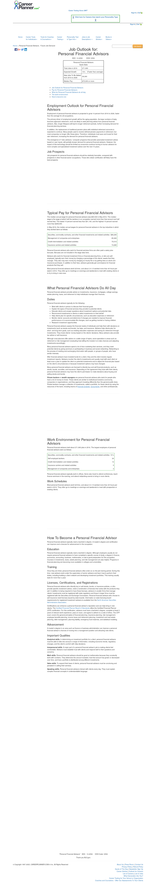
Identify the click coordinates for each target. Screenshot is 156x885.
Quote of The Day (121, 869)
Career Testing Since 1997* (78, 10)
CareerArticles (98, 38)
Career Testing (59, 38)
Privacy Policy (127, 867)
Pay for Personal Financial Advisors (64, 90)
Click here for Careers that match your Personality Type (96, 17)
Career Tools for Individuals (31, 38)
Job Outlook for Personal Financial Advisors (67, 87)
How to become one (59, 97)
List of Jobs (139, 873)
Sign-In (133, 13)
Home (20, 37)
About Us (120, 864)
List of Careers (128, 873)
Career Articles (122, 871)
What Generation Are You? (133, 876)
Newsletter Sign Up (136, 869)
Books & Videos (109, 38)
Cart (139, 13)
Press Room (129, 864)
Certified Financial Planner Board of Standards (73, 608)
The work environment (60, 94)
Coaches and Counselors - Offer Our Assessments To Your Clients (119, 880)
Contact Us (139, 864)
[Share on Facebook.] (16, 49)
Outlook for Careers (136, 871)
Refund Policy (138, 867)
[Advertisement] (27, 88)
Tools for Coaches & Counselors (47, 38)
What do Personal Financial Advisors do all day (69, 92)
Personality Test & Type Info (72, 38)
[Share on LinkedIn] (25, 49)
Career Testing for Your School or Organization (126, 878)
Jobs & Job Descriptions (86, 38)
